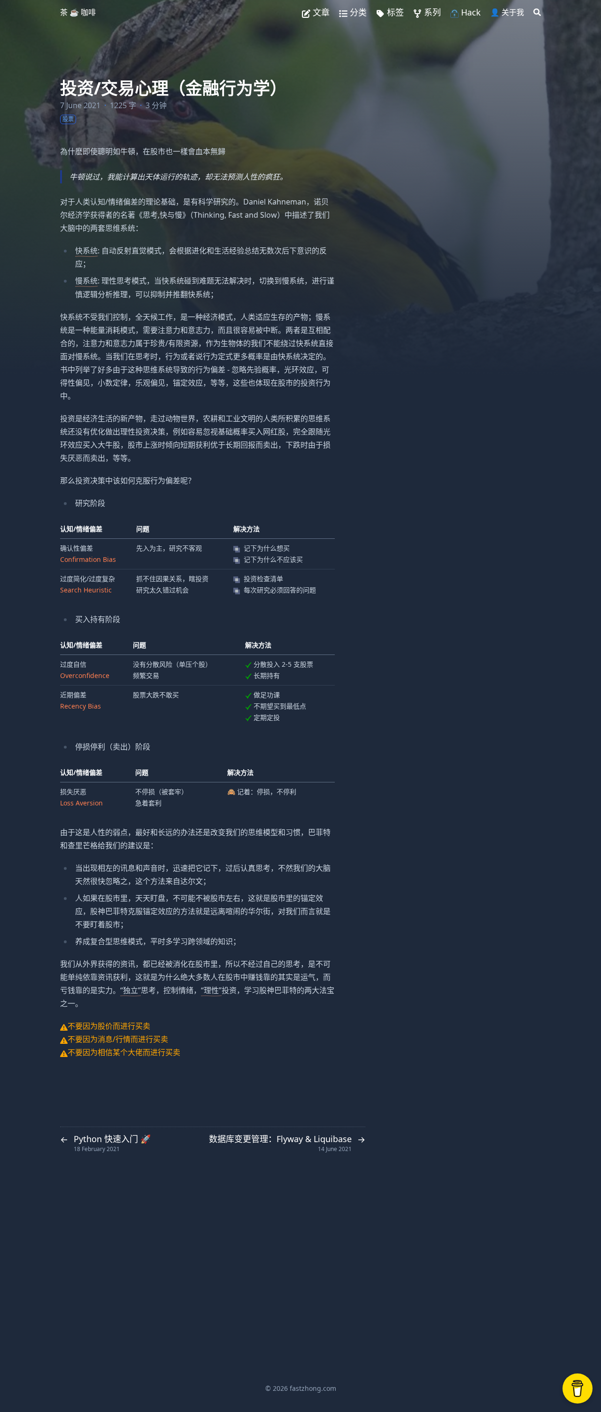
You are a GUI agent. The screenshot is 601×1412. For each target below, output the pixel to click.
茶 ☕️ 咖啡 (78, 12)
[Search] (537, 12)
